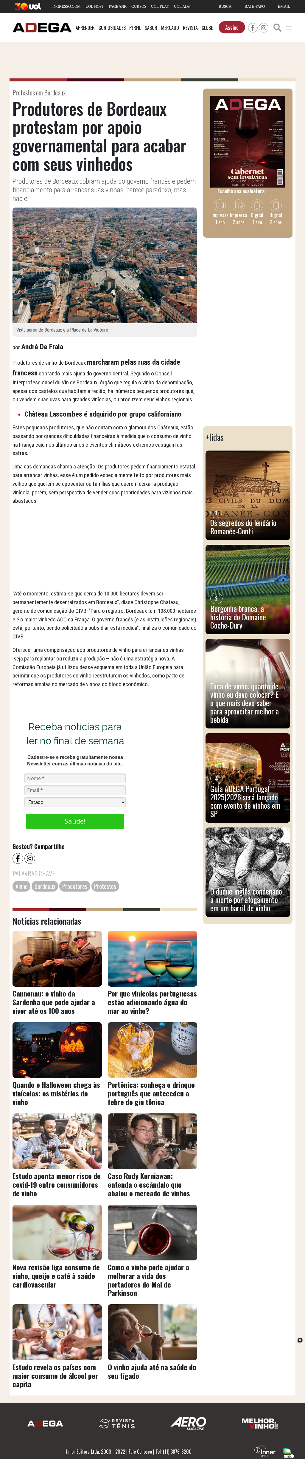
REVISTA (190, 27)
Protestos (105, 886)
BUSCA (225, 6)
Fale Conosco (140, 1451)
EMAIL (284, 6)
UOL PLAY (160, 6)
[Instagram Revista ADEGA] (263, 26)
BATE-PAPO (255, 6)
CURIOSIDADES (112, 27)
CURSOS (138, 6)
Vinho (21, 886)
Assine (232, 27)
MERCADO (170, 27)
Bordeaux (45, 886)
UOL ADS (182, 6)
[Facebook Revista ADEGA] (253, 26)
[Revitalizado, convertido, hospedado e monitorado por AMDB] (288, 1452)
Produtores (74, 886)
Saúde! (75, 820)
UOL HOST (94, 6)
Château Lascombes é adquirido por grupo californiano (102, 414)
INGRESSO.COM (66, 6)
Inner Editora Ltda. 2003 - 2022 (95, 1451)
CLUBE (207, 27)
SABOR (151, 27)
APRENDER (85, 27)
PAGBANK (118, 6)
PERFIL (135, 27)
